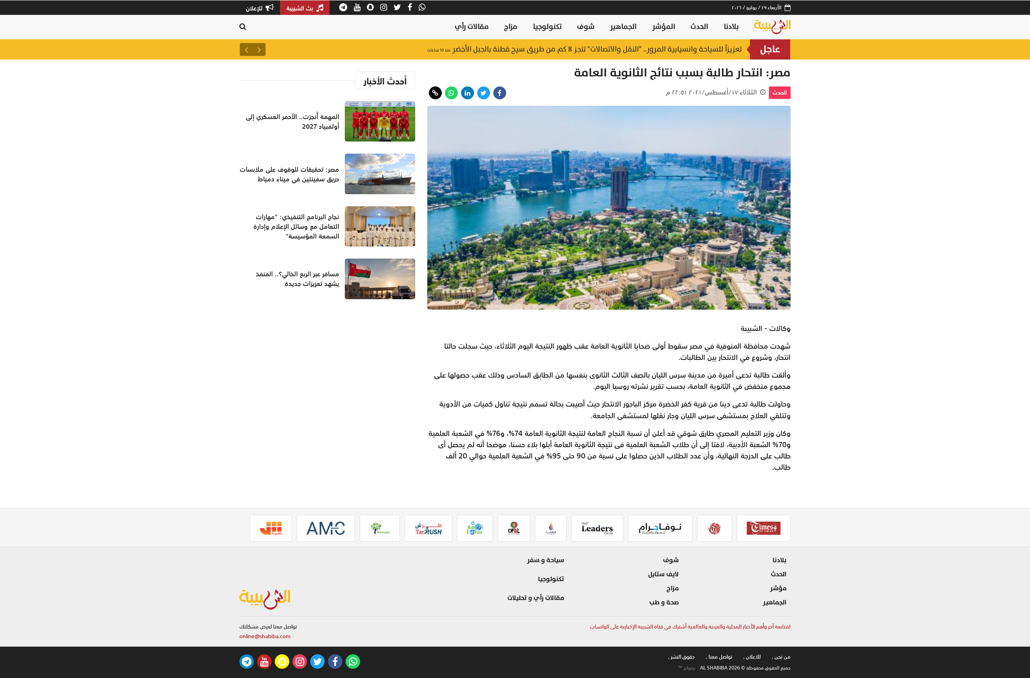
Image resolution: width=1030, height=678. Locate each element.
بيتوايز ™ (687, 668)
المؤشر (663, 27)
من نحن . (781, 656)
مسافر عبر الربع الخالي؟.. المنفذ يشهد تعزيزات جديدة (297, 278)
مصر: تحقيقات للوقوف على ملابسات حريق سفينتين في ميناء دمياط (626, 49)
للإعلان (255, 8)
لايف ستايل (663, 574)
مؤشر (778, 588)
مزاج (510, 27)
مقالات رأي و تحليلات (535, 598)
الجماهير (623, 27)
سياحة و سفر (545, 560)
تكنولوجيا (547, 27)
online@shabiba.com (264, 636)
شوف (586, 27)
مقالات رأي (472, 27)
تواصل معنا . (719, 656)
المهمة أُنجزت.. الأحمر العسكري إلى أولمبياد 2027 (292, 121)
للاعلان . (752, 656)
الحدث (699, 27)
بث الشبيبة (300, 8)
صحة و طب (664, 602)
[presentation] (259, 49)
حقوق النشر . (681, 656)
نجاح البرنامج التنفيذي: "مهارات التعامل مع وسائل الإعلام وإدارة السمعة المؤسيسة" (296, 226)
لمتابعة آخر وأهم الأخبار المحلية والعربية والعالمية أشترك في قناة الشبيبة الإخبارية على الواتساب (690, 626)
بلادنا (731, 27)
